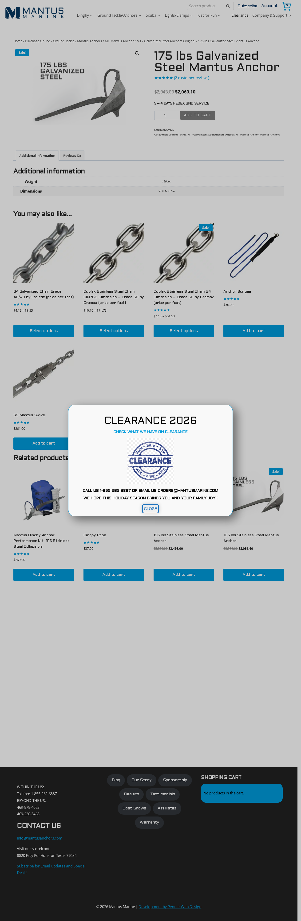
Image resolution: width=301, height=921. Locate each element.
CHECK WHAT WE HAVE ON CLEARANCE (151, 432)
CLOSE (150, 509)
